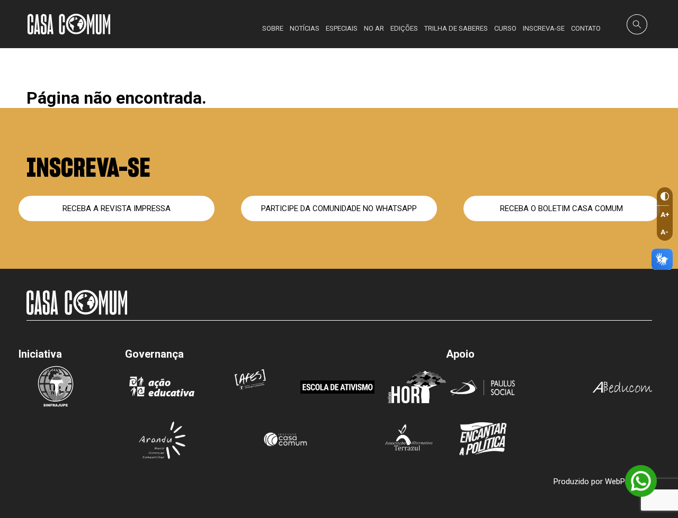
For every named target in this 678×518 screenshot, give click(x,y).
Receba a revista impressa (117, 208)
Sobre (272, 28)
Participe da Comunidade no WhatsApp (339, 208)
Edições (404, 28)
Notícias (304, 28)
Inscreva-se (544, 28)
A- (664, 232)
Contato (586, 28)
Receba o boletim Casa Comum (561, 208)
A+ (665, 215)
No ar (374, 28)
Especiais (342, 28)
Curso (505, 28)
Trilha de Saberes (456, 28)
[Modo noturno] (663, 196)
